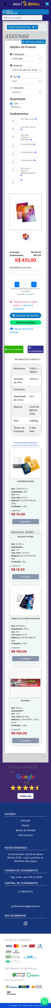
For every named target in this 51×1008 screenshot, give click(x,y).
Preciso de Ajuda (27, 322)
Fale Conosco (25, 835)
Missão (25, 825)
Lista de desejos (14, 349)
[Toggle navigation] (5, 4)
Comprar (25, 521)
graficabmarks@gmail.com (25, 906)
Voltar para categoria (34, 42)
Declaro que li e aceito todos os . (25, 305)
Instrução (25, 820)
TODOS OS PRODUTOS (19, 27)
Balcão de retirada (25, 830)
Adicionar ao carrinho (27, 315)
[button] (36, 119)
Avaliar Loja (25, 796)
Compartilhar (35, 351)
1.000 (15, 104)
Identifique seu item (20, 267)
